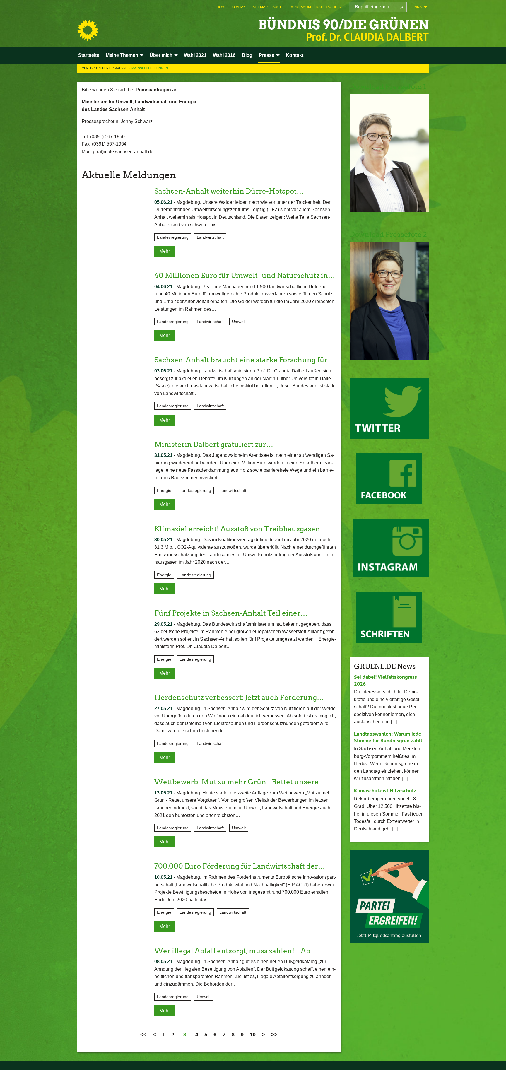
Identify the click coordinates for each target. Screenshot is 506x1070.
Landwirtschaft (210, 237)
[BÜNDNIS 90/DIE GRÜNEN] (87, 30)
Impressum (300, 7)
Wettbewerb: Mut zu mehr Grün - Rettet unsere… (240, 781)
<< (143, 1034)
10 (253, 1034)
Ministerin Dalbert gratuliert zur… (213, 444)
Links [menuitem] (416, 7)
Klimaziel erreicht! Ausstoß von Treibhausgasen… (240, 528)
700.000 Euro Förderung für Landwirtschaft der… (239, 866)
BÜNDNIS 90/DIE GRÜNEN (343, 25)
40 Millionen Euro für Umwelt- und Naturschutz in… (244, 275)
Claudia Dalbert (97, 68)
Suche (278, 7)
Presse (121, 68)
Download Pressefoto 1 (388, 86)
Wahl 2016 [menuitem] (224, 55)
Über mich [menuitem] (161, 55)
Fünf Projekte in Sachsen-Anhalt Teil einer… (230, 613)
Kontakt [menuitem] (294, 55)
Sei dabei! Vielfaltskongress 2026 (385, 680)
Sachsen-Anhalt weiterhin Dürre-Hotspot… (229, 191)
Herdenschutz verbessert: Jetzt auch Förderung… (239, 697)
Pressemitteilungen (149, 68)
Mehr (164, 251)
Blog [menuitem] (247, 55)
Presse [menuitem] (266, 55)
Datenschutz (329, 7)
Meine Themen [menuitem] (122, 55)
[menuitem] (221, 7)
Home (221, 7)
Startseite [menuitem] (88, 55)
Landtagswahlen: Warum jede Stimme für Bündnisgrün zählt (388, 737)
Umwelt (239, 321)
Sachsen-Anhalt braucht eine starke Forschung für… (244, 359)
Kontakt (240, 7)
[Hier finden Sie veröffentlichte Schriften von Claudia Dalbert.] (389, 617)
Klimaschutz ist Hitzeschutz (385, 790)
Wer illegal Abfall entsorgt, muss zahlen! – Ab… (235, 950)
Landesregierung (173, 237)
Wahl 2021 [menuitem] (195, 55)
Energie (164, 490)
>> (274, 1034)
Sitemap (260, 7)
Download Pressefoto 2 (388, 234)
